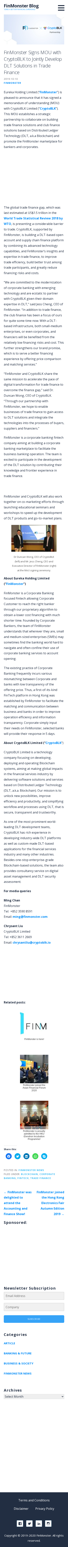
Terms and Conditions (34, 1500)
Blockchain (29, 1174)
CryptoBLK (48, 108)
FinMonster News (31, 1170)
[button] (62, 8)
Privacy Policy (44, 1509)
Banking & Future (18, 1353)
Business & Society (18, 1363)
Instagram (48, 1523)
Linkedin (39, 1523)
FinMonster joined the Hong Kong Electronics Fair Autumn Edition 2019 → (50, 1203)
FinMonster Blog (21, 5)
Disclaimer (21, 1509)
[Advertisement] (36, 487)
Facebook (20, 1523)
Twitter (29, 1523)
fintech (23, 1178)
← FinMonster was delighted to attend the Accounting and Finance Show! (18, 1203)
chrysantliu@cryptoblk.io (32, 942)
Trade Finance (40, 1178)
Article (9, 1343)
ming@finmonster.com (30, 917)
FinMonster (12, 82)
